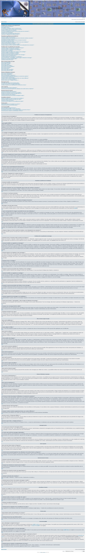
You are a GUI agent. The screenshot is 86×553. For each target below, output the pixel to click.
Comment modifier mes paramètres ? (8, 37)
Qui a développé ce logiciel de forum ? (8, 107)
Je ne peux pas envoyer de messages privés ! (10, 82)
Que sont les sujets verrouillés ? (7, 69)
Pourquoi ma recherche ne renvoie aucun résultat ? (11, 92)
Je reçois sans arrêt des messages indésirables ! (10, 83)
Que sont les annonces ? (6, 67)
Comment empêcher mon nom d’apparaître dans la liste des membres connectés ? (17, 38)
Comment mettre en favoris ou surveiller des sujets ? (11, 99)
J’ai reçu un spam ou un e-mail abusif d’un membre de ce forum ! (13, 84)
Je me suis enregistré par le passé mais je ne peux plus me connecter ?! (15, 31)
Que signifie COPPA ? (5, 27)
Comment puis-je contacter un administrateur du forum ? (12, 110)
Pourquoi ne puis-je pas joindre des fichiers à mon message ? (13, 54)
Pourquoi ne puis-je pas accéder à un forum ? (10, 53)
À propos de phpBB (35, 525)
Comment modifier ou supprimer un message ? (10, 48)
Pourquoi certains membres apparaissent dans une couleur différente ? (15, 78)
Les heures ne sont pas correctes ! (8, 39)
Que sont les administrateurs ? (7, 73)
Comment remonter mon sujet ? (7, 59)
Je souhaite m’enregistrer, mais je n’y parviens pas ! (11, 28)
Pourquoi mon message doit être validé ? (9, 58)
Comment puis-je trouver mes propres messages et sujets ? (12, 95)
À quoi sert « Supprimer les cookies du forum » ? (10, 34)
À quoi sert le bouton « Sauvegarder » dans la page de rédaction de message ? (16, 57)
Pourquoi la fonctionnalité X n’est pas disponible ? (11, 108)
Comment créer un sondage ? (7, 50)
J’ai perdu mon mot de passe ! (7, 32)
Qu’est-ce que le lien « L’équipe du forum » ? (10, 80)
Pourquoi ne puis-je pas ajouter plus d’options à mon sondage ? (13, 51)
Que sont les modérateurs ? (6, 74)
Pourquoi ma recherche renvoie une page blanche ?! (11, 93)
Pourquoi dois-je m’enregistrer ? (7, 26)
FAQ (84, 17)
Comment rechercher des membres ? (8, 94)
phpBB (75, 208)
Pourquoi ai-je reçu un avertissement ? (8, 55)
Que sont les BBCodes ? (6, 62)
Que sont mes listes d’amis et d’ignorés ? (9, 87)
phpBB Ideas (66, 529)
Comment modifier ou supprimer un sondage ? (10, 52)
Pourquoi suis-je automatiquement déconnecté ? (10, 33)
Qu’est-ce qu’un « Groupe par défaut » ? (9, 79)
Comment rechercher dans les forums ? (9, 91)
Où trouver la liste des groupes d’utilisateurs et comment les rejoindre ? (15, 76)
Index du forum (3, 21)
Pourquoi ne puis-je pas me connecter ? (9, 30)
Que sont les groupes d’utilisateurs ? (8, 75)
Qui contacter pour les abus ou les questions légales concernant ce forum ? (15, 109)
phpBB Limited (36, 524)
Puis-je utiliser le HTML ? (6, 63)
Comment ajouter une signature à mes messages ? (11, 49)
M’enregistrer (4, 17)
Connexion (10, 17)
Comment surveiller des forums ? (7, 100)
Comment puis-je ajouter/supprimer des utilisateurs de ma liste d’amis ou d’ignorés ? (17, 88)
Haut (2, 121)
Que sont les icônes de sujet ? (7, 70)
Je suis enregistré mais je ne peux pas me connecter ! (11, 29)
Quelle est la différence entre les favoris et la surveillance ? (12, 98)
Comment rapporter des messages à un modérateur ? (11, 56)
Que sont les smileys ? (5, 64)
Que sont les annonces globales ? (8, 66)
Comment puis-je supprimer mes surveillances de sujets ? (12, 101)
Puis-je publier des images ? (6, 65)
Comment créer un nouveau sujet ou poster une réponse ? (12, 47)
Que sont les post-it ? (5, 68)
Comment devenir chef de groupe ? (8, 77)
